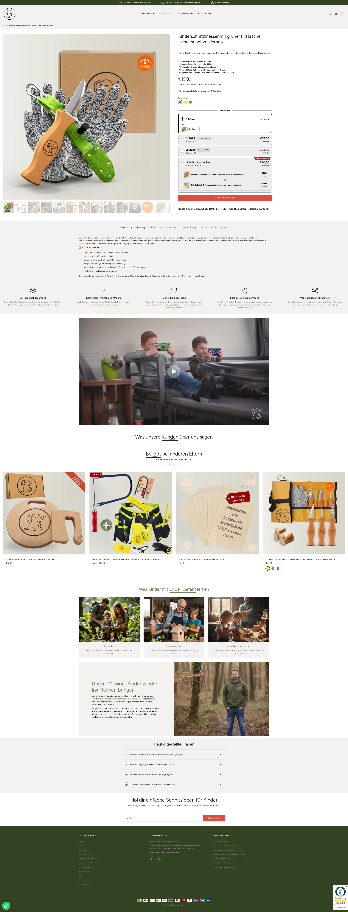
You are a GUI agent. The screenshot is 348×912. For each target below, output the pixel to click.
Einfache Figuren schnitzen (222, 859)
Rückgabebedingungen (86, 859)
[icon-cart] (342, 14)
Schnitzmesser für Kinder (221, 842)
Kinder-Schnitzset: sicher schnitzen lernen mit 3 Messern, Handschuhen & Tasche (300, 559)
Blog (80, 876)
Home (4, 25)
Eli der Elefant (177, 905)
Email (129, 818)
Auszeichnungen (84, 871)
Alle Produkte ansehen (173, 465)
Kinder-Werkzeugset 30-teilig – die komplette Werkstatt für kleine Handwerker (125, 559)
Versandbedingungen (86, 854)
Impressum (82, 850)
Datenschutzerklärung (86, 867)
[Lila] (278, 568)
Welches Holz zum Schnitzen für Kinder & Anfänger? (229, 854)
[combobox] (193, 129)
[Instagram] (159, 859)
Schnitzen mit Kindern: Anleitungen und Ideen (228, 850)
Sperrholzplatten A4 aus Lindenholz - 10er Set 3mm (201, 559)
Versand (197, 84)
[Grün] (180, 102)
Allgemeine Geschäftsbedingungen (90, 863)
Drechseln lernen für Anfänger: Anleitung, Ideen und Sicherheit (233, 863)
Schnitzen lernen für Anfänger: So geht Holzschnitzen (230, 846)
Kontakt (81, 842)
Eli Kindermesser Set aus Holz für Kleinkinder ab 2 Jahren (29, 559)
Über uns (82, 846)
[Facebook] (152, 859)
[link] (181, 465)
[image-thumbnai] (8, 207)
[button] (225, 119)
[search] (330, 14)
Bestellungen (83, 880)
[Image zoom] (86, 117)
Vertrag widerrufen (85, 884)
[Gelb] (185, 102)
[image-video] (174, 371)
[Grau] (190, 102)
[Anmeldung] (336, 14)
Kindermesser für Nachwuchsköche (224, 867)
